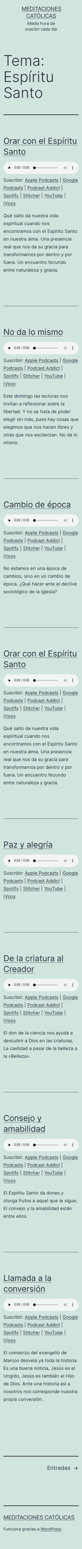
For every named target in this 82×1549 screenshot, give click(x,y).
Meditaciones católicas (38, 1517)
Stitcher (31, 195)
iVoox (9, 203)
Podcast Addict (43, 188)
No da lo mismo (33, 332)
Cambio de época (37, 504)
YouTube (53, 195)
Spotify (11, 195)
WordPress (51, 1529)
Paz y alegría (28, 845)
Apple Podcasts (41, 180)
